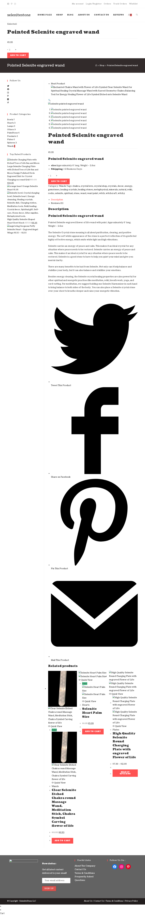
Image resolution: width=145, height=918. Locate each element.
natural (122, 189)
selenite (59, 193)
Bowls (10, 119)
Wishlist (133, 4)
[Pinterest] (11, 4)
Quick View (56, 726)
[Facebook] (8, 4)
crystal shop (100, 186)
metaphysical (101, 189)
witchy (121, 193)
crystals (112, 186)
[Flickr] (8, 99)
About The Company (85, 866)
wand (83, 193)
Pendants (11, 136)
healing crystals (68, 189)
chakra (76, 186)
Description (57, 199)
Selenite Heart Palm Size (92, 713)
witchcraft (111, 193)
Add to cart (18, 55)
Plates (116, 729)
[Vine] (8, 102)
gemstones (53, 189)
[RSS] (8, 106)
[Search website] (137, 15)
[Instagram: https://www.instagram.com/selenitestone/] (121, 866)
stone (76, 193)
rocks (51, 193)
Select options (125, 773)
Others (10, 129)
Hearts (85, 705)
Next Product (58, 83)
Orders (107, 4)
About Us (88, 901)
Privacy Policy (131, 901)
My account (78, 4)
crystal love (87, 186)
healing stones (85, 189)
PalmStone (12, 133)
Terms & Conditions (85, 873)
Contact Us (80, 869)
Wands (62, 186)
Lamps (10, 126)
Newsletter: (49, 863)
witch (102, 193)
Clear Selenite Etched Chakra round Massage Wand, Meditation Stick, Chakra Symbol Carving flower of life (64, 808)
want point (92, 193)
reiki (129, 189)
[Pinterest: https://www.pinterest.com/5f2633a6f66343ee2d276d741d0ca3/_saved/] (128, 866)
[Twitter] (8, 86)
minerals (113, 189)
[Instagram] (15, 4)
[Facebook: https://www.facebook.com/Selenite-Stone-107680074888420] (114, 866)
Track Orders (120, 4)
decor (121, 186)
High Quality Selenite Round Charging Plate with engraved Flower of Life (124, 745)
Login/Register (94, 4)
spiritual (68, 193)
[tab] (94, 199)
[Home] (96, 65)
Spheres (11, 142)
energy (128, 186)
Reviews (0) (57, 203)
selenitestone (19, 15)
